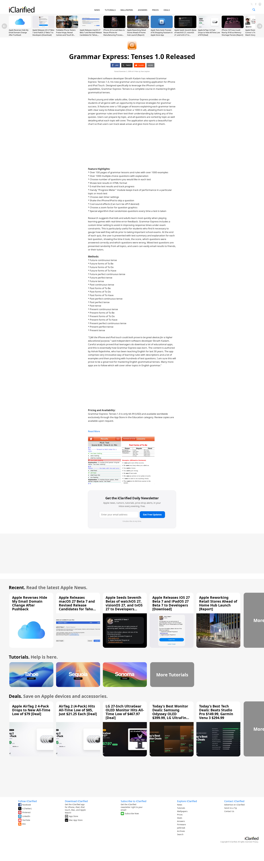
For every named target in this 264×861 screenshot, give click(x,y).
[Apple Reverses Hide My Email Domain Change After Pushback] (20, 27)
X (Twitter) (26, 808)
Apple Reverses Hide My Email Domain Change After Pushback (18, 32)
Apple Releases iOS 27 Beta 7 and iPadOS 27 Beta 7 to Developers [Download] (43, 32)
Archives (181, 831)
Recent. (17, 587)
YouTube (26, 820)
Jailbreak (181, 827)
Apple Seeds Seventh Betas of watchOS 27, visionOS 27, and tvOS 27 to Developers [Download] (185, 34)
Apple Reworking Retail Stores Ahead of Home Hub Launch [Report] (136, 32)
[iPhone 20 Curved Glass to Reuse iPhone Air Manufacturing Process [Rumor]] (114, 27)
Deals (179, 818)
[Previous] (4, 26)
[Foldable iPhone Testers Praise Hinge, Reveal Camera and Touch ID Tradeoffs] (67, 27)
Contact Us (229, 811)
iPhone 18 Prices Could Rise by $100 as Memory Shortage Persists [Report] (232, 32)
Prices (180, 814)
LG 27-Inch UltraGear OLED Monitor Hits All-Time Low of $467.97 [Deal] (125, 712)
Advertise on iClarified (234, 804)
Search (180, 834)
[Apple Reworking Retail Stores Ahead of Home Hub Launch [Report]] (138, 27)
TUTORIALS (110, 10)
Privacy (255, 842)
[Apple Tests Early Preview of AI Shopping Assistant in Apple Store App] (162, 27)
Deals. (15, 696)
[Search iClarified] (253, 9)
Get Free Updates (152, 514)
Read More (94, 431)
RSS (24, 824)
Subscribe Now (132, 813)
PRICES (155, 10)
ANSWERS (142, 10)
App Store (73, 816)
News (179, 804)
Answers (181, 821)
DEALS (167, 10)
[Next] (259, 26)
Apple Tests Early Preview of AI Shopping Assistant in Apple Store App (162, 32)
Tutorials (181, 808)
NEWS (97, 10)
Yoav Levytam (145, 71)
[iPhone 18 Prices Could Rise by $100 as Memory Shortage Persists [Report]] (233, 27)
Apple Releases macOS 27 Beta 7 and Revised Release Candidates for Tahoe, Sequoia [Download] (91, 34)
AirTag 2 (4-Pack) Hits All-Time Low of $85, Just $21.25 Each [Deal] (78, 710)
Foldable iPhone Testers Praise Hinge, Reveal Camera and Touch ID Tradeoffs (65, 34)
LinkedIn (26, 816)
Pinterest (26, 812)
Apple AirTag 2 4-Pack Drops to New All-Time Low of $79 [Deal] (209, 32)
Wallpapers (182, 811)
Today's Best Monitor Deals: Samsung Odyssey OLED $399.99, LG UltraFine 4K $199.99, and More (170, 714)
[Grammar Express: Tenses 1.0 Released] (104, 460)
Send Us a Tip (230, 808)
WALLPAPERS (126, 10)
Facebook (26, 804)
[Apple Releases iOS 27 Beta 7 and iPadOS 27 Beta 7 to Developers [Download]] (43, 27)
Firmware (181, 824)
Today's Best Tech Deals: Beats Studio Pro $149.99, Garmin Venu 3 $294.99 (216, 712)
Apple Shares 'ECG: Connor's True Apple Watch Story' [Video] (253, 32)
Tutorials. (19, 657)
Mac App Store (75, 820)
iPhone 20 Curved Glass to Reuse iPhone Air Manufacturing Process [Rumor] (114, 34)
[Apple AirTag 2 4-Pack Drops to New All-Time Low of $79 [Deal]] (209, 27)
